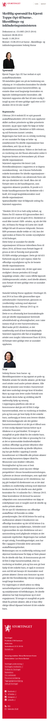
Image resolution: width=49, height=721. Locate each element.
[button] (36, 3)
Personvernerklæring (12, 678)
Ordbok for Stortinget (12, 669)
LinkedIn (11, 700)
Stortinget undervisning (13, 664)
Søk (36, 4)
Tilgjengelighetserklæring (14, 681)
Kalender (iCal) (13, 709)
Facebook (11, 691)
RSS (9, 706)
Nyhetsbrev (9, 672)
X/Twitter (11, 694)
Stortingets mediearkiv (13, 666)
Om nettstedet (10, 675)
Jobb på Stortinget (11, 683)
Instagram (11, 697)
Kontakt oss (9, 649)
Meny (43, 4)
